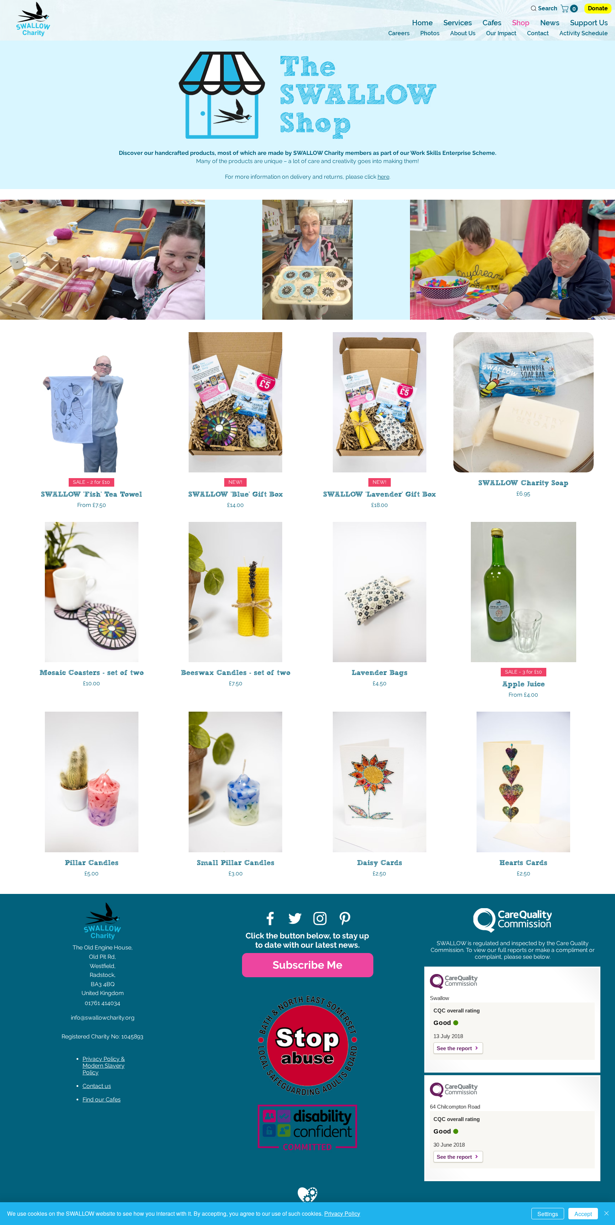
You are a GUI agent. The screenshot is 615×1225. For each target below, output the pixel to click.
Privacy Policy (342, 1213)
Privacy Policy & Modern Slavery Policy (104, 1066)
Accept (583, 1214)
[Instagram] (320, 918)
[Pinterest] (345, 918)
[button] (570, 8)
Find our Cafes (102, 1099)
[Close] (606, 1213)
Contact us (97, 1086)
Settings (547, 1214)
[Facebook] (270, 918)
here (383, 176)
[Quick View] (91, 402)
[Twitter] (295, 918)
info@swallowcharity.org (103, 1017)
